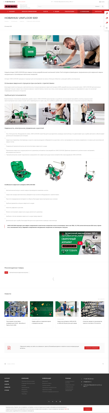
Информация (46, 378)
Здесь (65, 409)
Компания (25, 378)
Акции (7, 381)
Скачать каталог (46, 385)
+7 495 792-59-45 (10, 1)
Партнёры (24, 393)
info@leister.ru (87, 381)
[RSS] (100, 26)
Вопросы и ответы (46, 383)
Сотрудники (25, 391)
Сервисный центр (69, 384)
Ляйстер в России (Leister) (28, 381)
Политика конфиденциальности (50, 391)
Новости (7, 387)
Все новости (101, 299)
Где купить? (45, 381)
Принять (87, 409)
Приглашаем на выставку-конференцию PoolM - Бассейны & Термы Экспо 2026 (15, 323)
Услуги (7, 384)
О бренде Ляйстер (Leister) (28, 383)
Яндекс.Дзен (60, 401)
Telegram (52, 401)
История (24, 385)
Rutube (56, 401)
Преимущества (25, 387)
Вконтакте (48, 401)
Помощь (68, 378)
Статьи (7, 390)
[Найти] (102, 6)
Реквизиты (24, 389)
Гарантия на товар (47, 389)
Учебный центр (69, 386)
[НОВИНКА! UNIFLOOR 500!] (54, 52)
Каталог (7, 378)
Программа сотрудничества (49, 387)
